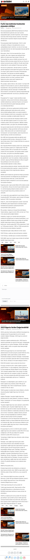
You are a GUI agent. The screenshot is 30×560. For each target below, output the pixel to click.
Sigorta (21, 505)
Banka (6, 242)
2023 (3, 505)
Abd (2, 242)
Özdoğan (16, 505)
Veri (19, 242)
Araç (7, 505)
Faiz (11, 242)
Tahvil (15, 242)
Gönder (5, 301)
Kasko (11, 505)
